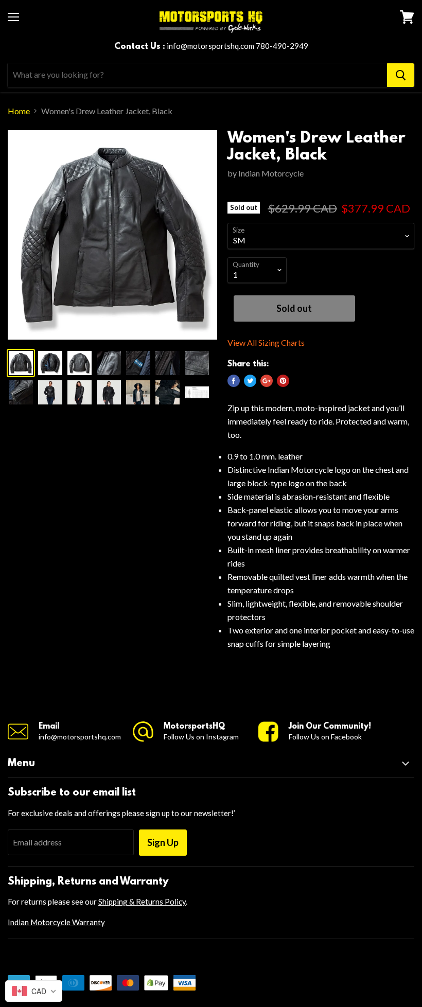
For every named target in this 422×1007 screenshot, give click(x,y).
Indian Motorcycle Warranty (56, 922)
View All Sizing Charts (266, 342)
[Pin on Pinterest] (283, 381)
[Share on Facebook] (233, 381)
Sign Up (163, 842)
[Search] (400, 75)
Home (19, 111)
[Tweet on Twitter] (250, 381)
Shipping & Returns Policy (142, 901)
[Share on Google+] (266, 381)
